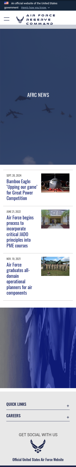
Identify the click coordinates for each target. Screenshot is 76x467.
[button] (36, 8)
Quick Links (16, 404)
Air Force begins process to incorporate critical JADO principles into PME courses (20, 231)
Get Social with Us (38, 434)
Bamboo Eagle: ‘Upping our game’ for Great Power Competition (22, 189)
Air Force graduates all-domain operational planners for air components (19, 278)
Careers (13, 415)
